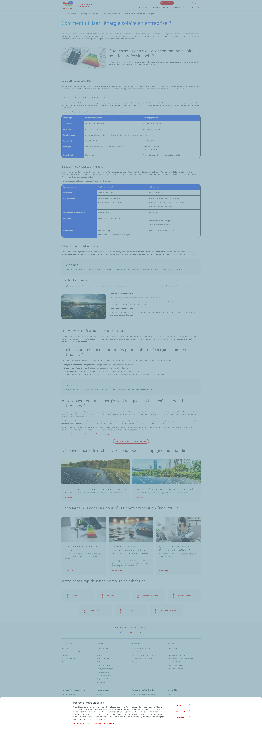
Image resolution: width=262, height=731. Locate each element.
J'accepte (180, 706)
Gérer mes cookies (180, 712)
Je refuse (180, 718)
